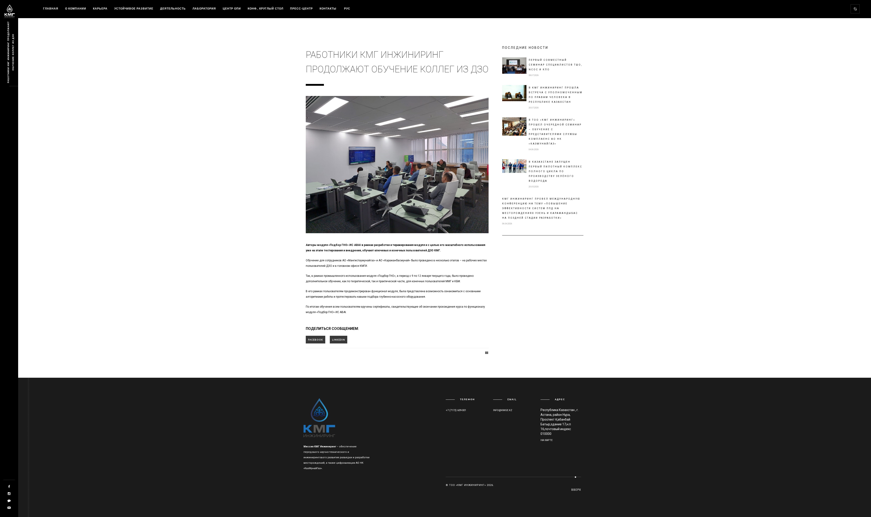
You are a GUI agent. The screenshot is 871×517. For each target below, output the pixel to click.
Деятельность (173, 8)
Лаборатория (204, 8)
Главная (50, 8)
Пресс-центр (301, 8)
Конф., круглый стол (265, 8)
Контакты (328, 8)
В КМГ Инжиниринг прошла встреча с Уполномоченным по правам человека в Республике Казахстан (555, 94)
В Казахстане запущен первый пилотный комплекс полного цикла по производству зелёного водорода (555, 171)
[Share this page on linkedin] (338, 339)
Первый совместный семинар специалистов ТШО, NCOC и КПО (555, 65)
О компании (75, 8)
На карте (547, 440)
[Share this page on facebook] (315, 339)
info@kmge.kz (502, 410)
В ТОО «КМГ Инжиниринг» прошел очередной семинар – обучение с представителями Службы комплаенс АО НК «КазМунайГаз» (555, 132)
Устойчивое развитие (133, 8)
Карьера (100, 8)
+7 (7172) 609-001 (456, 410)
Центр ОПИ (232, 8)
